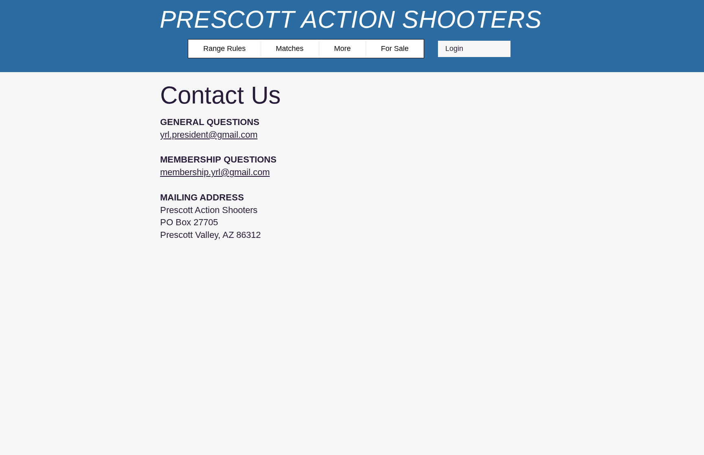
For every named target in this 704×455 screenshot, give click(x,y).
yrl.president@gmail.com (208, 135)
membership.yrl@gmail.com (215, 172)
